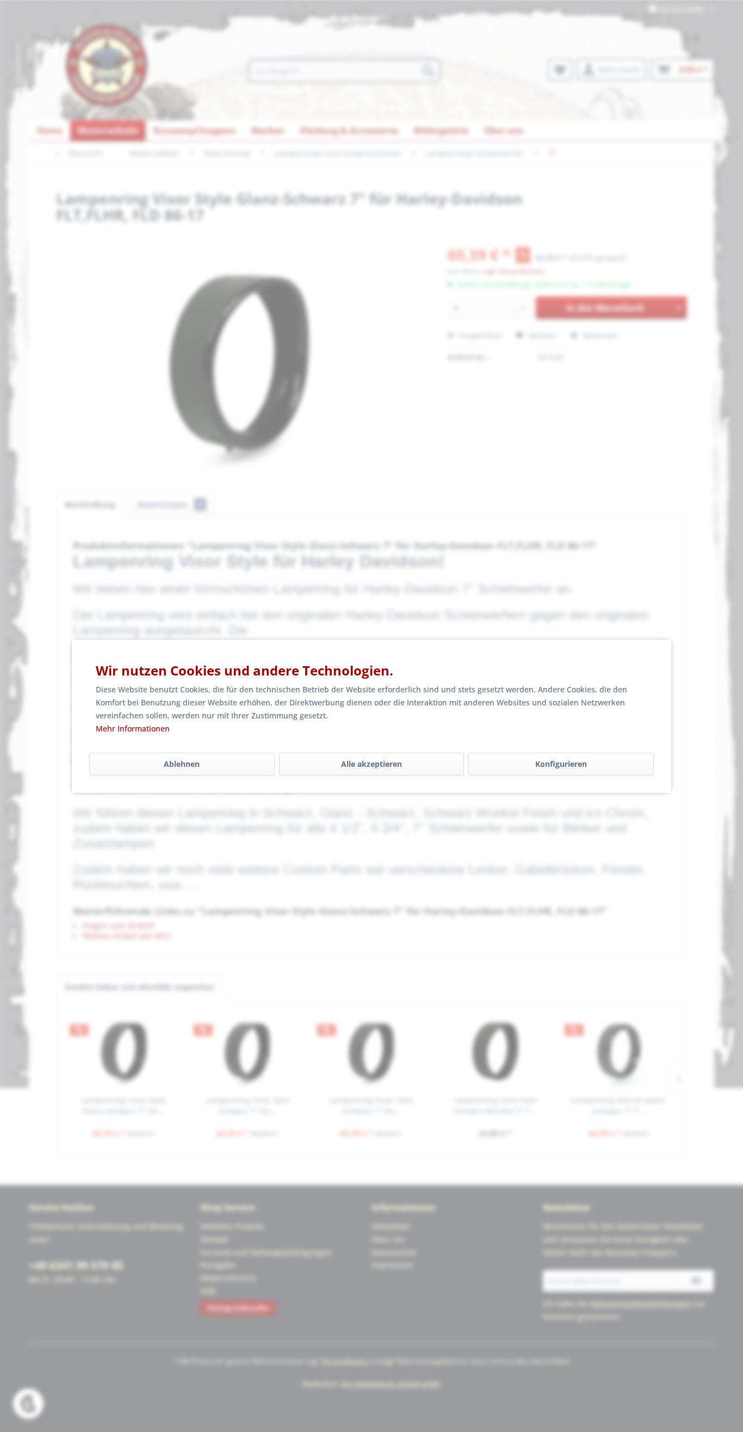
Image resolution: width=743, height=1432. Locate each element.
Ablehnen (182, 764)
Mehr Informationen (133, 728)
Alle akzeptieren (371, 764)
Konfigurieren (561, 764)
